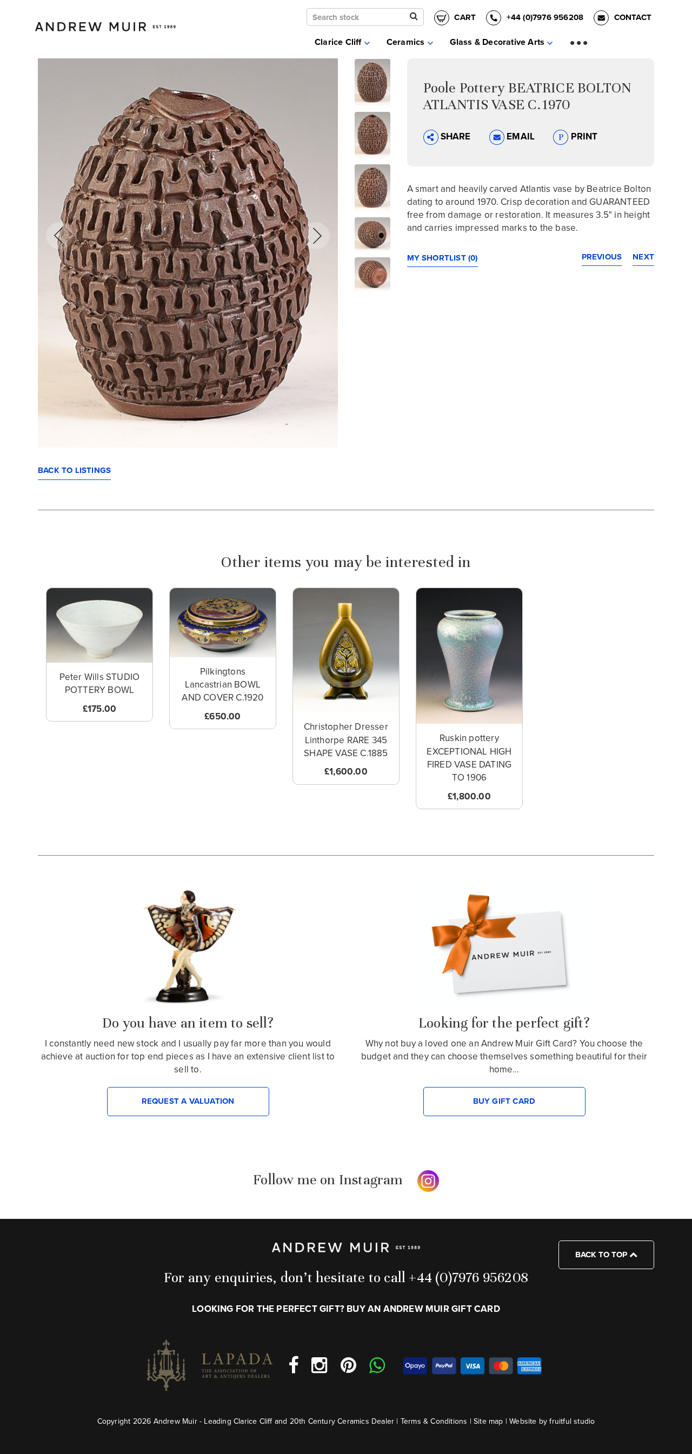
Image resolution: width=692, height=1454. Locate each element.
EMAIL (520, 136)
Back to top (602, 1254)
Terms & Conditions (434, 1421)
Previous (602, 257)
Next (643, 257)
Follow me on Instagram (328, 1180)
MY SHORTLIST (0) (442, 258)
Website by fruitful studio (552, 1421)
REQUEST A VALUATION (188, 1101)
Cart (464, 17)
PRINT (582, 136)
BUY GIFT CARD (504, 1101)
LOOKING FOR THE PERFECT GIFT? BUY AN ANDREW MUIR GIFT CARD (346, 1309)
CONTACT (631, 17)
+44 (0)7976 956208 (544, 17)
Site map (488, 1421)
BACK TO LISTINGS (74, 470)
